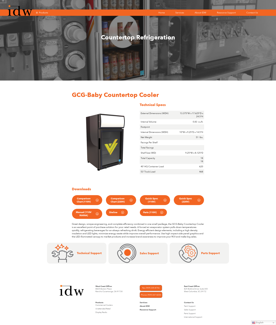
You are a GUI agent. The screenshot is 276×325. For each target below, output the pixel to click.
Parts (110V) (150, 212)
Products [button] (43, 12)
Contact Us (252, 12)
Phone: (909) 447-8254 (151, 295)
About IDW (200, 12)
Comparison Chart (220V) (118, 200)
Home (161, 12)
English (259, 322)
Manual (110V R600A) (83, 214)
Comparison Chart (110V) (84, 200)
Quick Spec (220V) (185, 200)
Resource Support (226, 12)
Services (179, 12)
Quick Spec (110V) (151, 200)
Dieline (113, 212)
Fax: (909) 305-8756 (151, 288)
